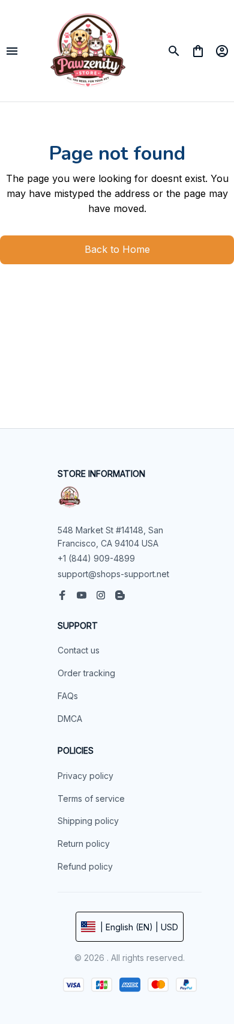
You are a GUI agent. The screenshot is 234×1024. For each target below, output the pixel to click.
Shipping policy (88, 821)
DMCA (70, 718)
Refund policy (85, 866)
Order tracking (86, 673)
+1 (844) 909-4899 (96, 558)
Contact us (79, 650)
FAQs (68, 696)
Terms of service (91, 798)
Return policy (84, 843)
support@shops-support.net (113, 574)
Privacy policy (85, 776)
